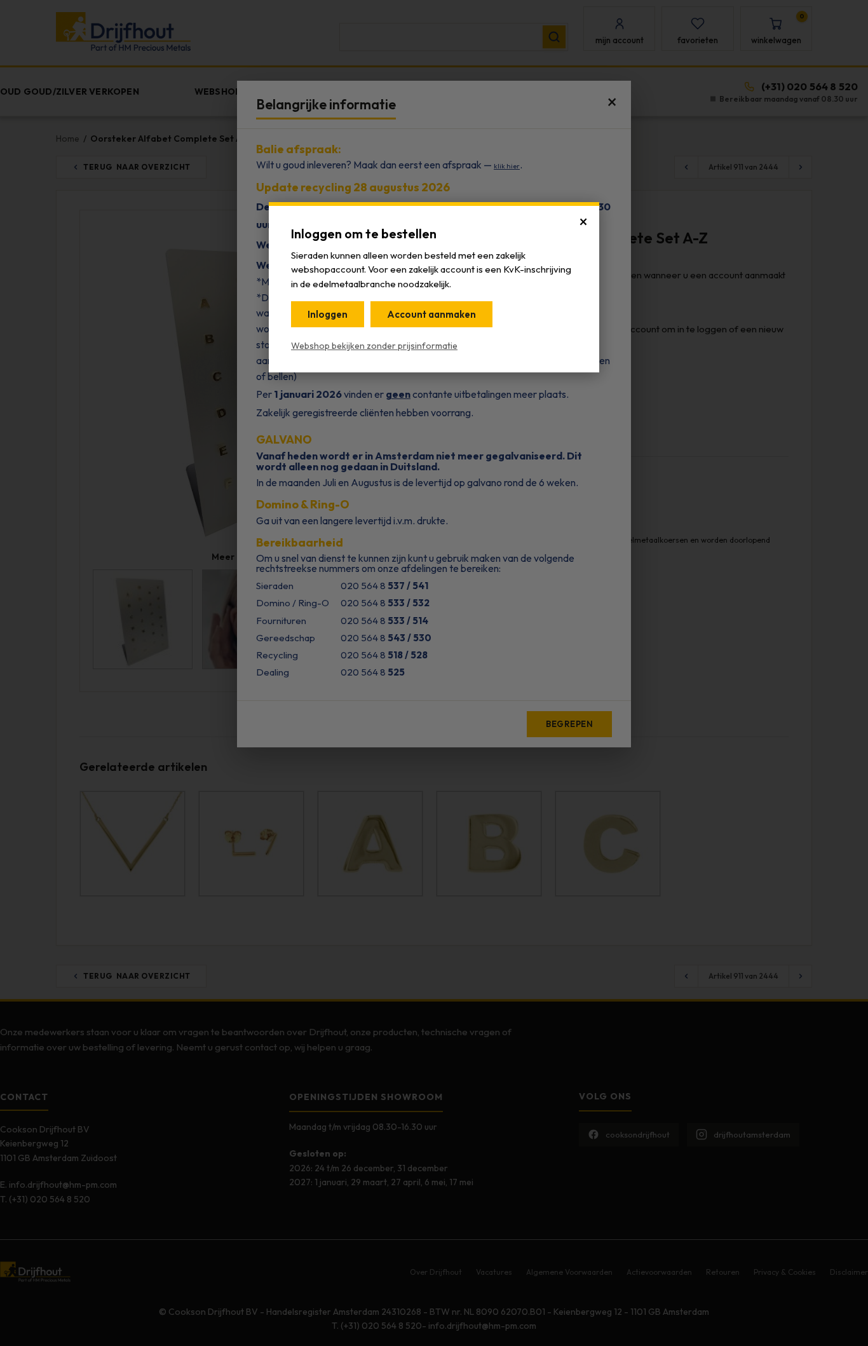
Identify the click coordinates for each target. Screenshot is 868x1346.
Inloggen (328, 314)
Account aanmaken (431, 314)
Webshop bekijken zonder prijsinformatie (374, 345)
